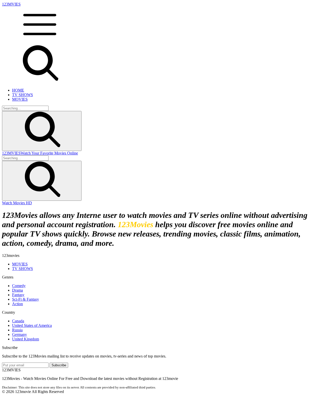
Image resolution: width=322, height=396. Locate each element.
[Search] (42, 131)
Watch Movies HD (17, 203)
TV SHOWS (22, 95)
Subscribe (59, 365)
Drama (17, 290)
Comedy (19, 286)
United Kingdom (25, 339)
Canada (18, 321)
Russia (17, 330)
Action (17, 304)
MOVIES (20, 99)
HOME (18, 90)
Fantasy (18, 295)
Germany (19, 334)
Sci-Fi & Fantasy (25, 299)
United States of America (32, 325)
